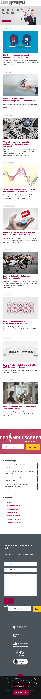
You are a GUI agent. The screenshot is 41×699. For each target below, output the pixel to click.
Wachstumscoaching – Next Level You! (15, 478)
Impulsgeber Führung (13, 519)
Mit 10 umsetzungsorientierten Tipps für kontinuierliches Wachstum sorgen (19, 56)
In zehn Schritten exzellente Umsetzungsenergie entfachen (15, 322)
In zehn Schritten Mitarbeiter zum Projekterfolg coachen (16, 277)
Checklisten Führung (12, 509)
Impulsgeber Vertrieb (12, 522)
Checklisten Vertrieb (12, 512)
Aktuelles (9, 502)
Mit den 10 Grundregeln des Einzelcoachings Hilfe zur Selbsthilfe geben (20, 99)
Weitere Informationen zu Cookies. (20, 686)
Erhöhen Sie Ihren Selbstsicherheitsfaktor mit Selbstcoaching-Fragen (20, 366)
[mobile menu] (38, 3)
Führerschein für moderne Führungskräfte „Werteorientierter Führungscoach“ (16, 485)
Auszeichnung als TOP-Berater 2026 (15, 465)
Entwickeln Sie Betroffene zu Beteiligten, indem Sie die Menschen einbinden (19, 234)
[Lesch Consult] (13, 3)
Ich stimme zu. (20, 693)
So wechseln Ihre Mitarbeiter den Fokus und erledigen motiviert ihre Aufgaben (19, 190)
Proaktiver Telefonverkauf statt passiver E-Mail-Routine (20, 471)
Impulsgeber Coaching (13, 515)
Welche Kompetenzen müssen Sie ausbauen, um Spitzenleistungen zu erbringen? (17, 144)
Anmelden (33, 447)
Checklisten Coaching (12, 505)
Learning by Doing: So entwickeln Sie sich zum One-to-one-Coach (19, 407)
